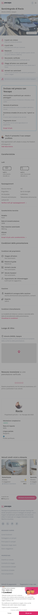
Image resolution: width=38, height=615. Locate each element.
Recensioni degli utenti (8, 545)
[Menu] (33, 3)
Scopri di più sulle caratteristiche (13, 237)
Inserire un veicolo (7, 560)
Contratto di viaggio (8, 563)
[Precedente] (3, 467)
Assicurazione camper (8, 567)
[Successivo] (25, 467)
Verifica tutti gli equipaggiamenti (13, 203)
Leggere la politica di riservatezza (10, 607)
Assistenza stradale (7, 570)
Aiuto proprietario (7, 574)
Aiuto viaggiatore (7, 549)
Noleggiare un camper (8, 538)
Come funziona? (6, 534)
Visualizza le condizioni (9, 318)
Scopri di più (7, 128)
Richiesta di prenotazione (26, 497)
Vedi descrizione (7, 146)
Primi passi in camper (8, 541)
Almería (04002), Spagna (8, 12)
